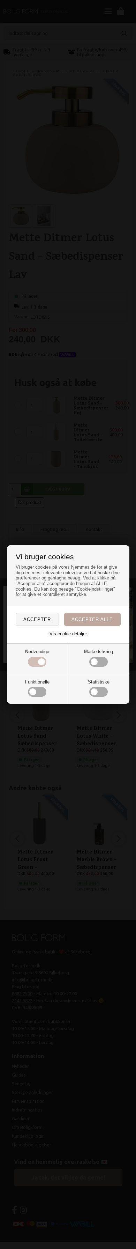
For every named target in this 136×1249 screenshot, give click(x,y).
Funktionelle (37, 682)
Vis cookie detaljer (68, 633)
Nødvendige (37, 651)
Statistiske (98, 682)
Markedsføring (98, 651)
